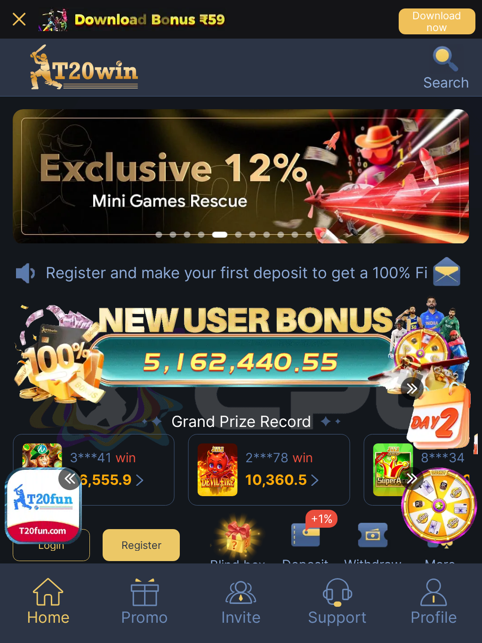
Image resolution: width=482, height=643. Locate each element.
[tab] (48, 603)
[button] (446, 67)
